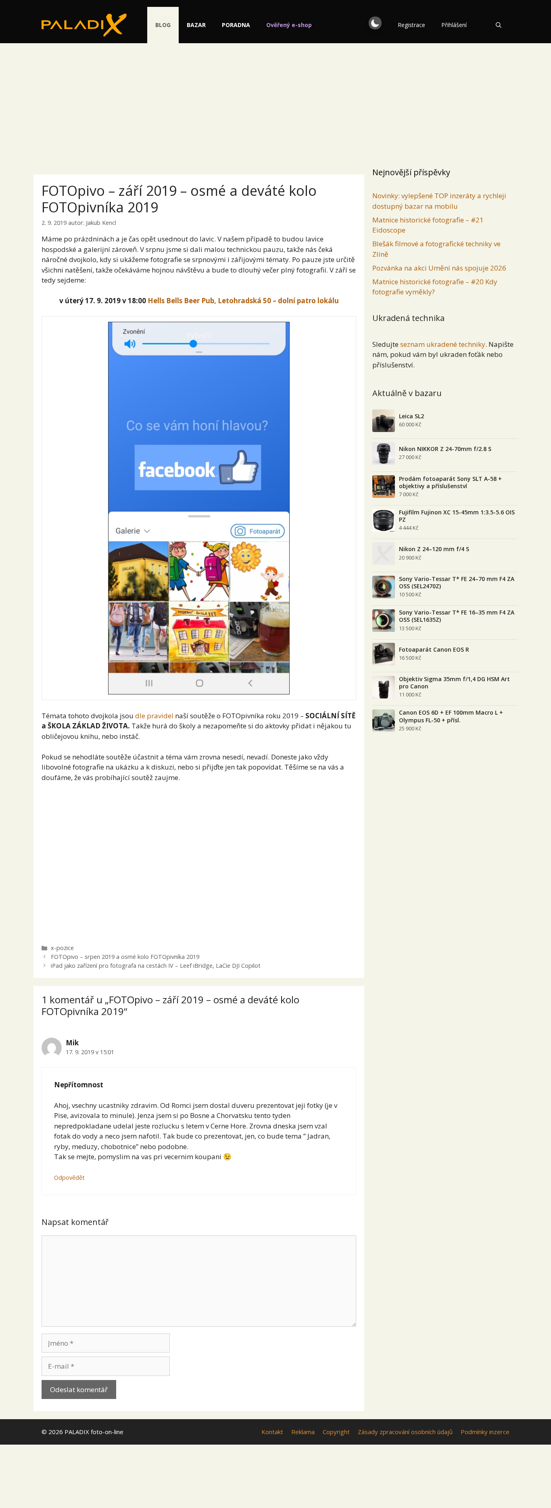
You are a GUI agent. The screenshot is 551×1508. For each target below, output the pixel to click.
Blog (163, 25)
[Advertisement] (275, 102)
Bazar (196, 25)
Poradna (236, 25)
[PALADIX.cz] (84, 25)
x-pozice (62, 948)
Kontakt (272, 1432)
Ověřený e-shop (289, 25)
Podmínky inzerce (485, 1432)
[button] (375, 23)
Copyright (336, 1432)
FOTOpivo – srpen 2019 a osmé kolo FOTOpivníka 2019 (125, 957)
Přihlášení (454, 25)
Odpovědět (69, 1177)
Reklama (303, 1432)
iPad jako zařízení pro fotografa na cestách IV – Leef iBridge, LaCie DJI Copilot (156, 965)
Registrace (411, 25)
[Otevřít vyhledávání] (498, 25)
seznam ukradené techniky (442, 344)
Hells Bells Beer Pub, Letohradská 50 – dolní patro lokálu (243, 300)
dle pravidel (154, 715)
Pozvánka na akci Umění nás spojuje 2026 (439, 268)
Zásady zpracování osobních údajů (405, 1432)
